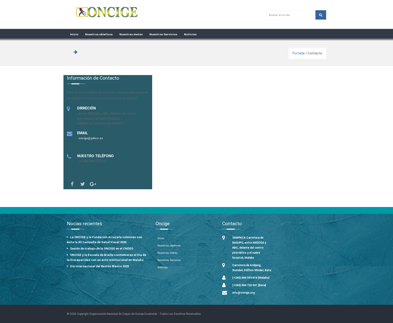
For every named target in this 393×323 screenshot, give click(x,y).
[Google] (93, 184)
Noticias (190, 34)
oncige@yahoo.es (90, 138)
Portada (298, 53)
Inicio (74, 34)
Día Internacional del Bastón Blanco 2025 (99, 266)
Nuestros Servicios (163, 34)
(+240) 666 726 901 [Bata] (249, 285)
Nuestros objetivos (99, 34)
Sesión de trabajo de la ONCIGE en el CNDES (101, 248)
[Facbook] (72, 184)
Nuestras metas (131, 34)
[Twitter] (82, 184)
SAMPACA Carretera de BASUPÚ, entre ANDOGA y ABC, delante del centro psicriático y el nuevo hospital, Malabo (249, 247)
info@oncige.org (243, 292)
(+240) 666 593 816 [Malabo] (250, 277)
